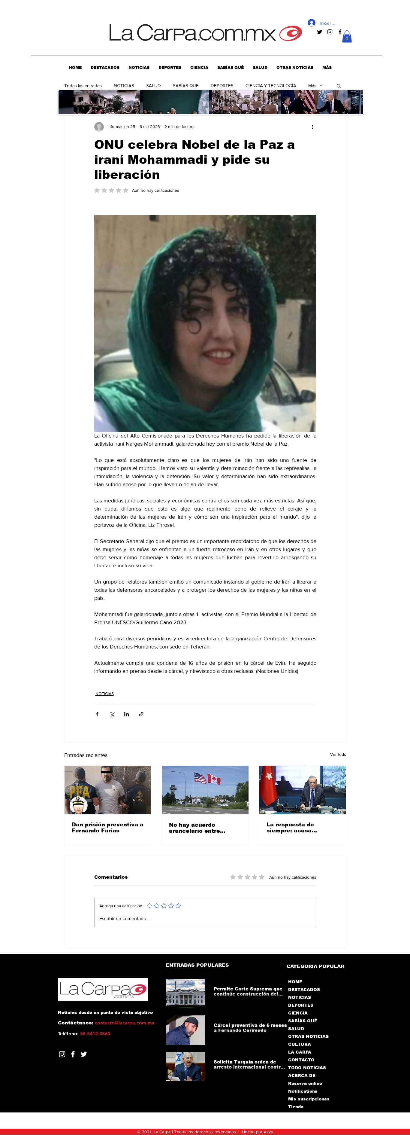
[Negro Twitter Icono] (319, 32)
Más (312, 85)
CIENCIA (298, 1013)
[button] (347, 36)
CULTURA (299, 1044)
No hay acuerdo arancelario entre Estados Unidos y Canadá (194, 828)
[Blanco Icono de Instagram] (62, 1054)
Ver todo (338, 754)
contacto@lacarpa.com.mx (125, 1023)
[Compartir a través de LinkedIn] (126, 714)
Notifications (303, 1091)
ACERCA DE (301, 1075)
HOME (295, 981)
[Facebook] (73, 1054)
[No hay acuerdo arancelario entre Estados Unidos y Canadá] (205, 790)
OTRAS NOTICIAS (308, 1036)
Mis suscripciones (308, 1099)
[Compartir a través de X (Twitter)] (112, 714)
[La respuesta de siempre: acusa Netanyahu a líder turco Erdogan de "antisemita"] (302, 790)
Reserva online (305, 1083)
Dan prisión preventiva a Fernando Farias (107, 828)
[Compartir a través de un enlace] (141, 714)
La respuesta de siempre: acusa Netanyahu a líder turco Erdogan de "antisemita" (303, 828)
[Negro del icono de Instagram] (330, 32)
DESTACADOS (304, 989)
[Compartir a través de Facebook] (97, 714)
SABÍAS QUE (186, 85)
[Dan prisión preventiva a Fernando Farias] (108, 790)
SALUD (153, 85)
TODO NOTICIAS (307, 1067)
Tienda (295, 1106)
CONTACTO (301, 1059)
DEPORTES (222, 85)
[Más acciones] (312, 126)
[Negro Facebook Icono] (340, 32)
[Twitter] (84, 1054)
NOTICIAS (124, 85)
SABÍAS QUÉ (302, 1020)
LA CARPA (299, 1052)
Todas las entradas (83, 85)
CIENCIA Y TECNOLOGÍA (271, 85)
